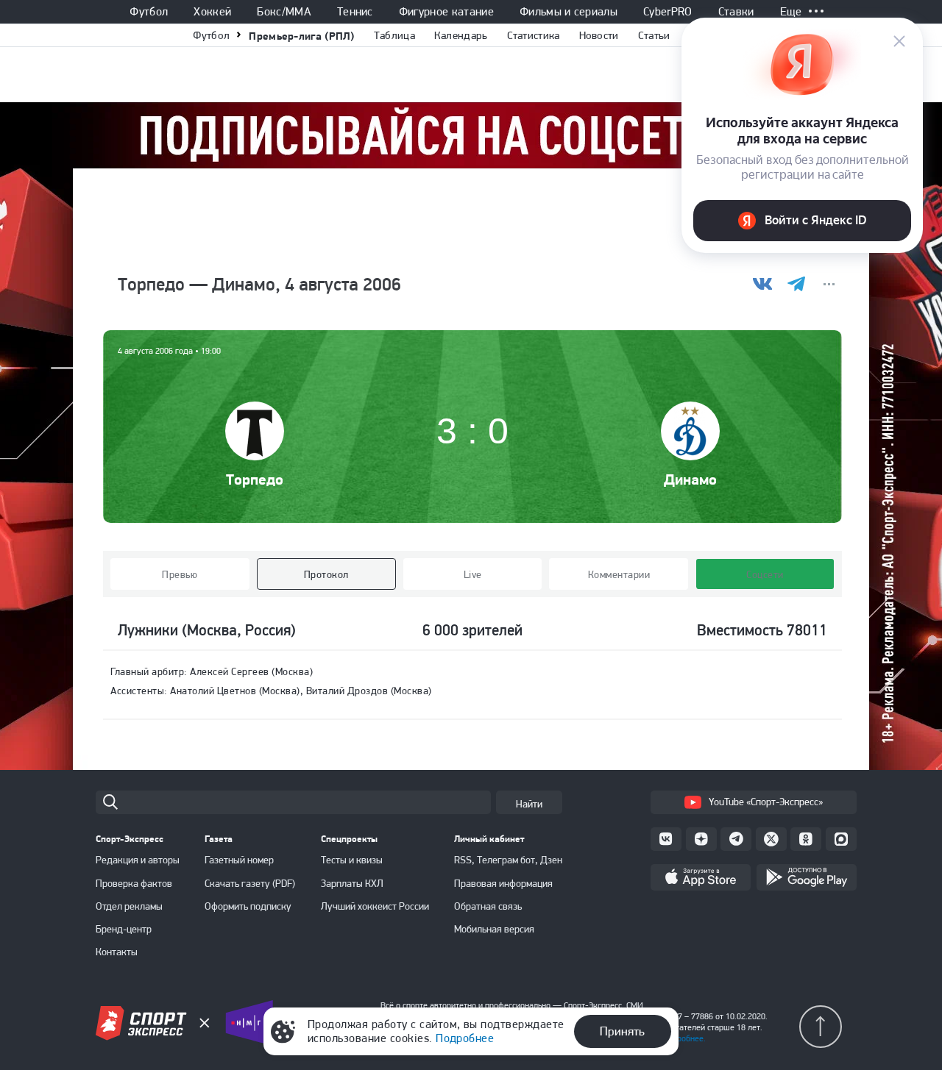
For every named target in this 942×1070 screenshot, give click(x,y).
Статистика (533, 35)
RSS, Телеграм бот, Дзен (508, 860)
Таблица (394, 35)
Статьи (654, 35)
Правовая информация (503, 883)
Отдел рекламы (129, 906)
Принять (622, 1031)
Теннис (355, 11)
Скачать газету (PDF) (250, 883)
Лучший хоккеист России (375, 906)
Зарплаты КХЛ (352, 883)
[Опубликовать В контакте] (763, 284)
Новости (599, 35)
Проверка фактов (134, 883)
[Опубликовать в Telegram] (796, 284)
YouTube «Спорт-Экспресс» (766, 801)
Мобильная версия (494, 929)
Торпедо (254, 479)
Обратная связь (488, 906)
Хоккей (212, 11)
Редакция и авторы (138, 860)
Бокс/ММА (284, 11)
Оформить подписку (248, 906)
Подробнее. (684, 1038)
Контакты (117, 951)
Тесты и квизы (352, 860)
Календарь (461, 35)
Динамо (690, 479)
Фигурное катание (446, 11)
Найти (529, 804)
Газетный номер (239, 860)
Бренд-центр (124, 929)
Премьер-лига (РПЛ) (301, 36)
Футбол (149, 11)
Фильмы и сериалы (568, 11)
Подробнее (465, 1038)
